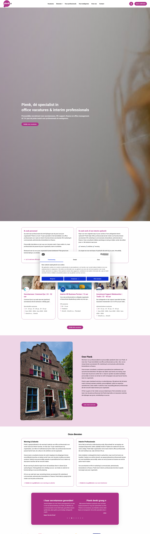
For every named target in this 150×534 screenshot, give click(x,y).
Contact (101, 4)
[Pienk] (11, 4)
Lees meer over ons (89, 405)
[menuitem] (50, 4)
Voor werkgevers (84, 4)
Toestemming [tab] (51, 259)
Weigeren (52, 278)
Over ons (94, 4)
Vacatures (51, 4)
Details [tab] (75, 259)
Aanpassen (74, 278)
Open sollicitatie (140, 4)
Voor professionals (70, 4)
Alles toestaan (97, 278)
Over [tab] (98, 259)
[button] (67, 516)
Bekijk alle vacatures (75, 327)
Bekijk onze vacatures (30, 124)
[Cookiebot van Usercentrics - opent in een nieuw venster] (101, 254)
